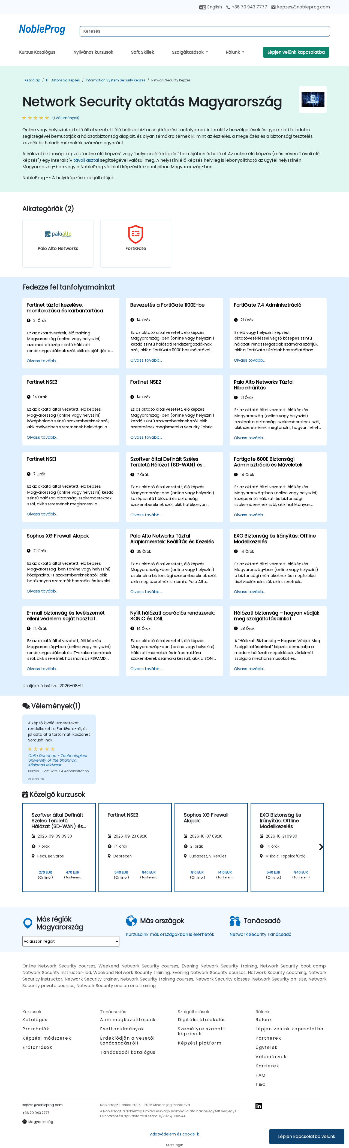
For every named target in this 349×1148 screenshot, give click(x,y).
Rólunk (233, 52)
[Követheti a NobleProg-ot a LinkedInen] (258, 1106)
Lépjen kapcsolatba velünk (306, 1136)
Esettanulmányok (122, 1029)
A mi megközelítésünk (128, 1019)
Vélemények (271, 1057)
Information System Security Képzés (115, 80)
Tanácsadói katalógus (128, 1052)
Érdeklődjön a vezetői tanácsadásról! (127, 1041)
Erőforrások (37, 1047)
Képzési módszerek (46, 1038)
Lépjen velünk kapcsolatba (296, 52)
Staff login (174, 1145)
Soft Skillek (142, 52)
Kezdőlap (32, 80)
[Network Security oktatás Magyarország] (47, 28)
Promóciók (35, 1029)
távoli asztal (86, 160)
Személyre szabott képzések (201, 1031)
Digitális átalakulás (202, 1019)
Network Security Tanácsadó (260, 934)
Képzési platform (200, 1043)
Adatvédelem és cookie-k (174, 1134)
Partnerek (268, 1038)
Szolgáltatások (188, 52)
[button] (320, 846)
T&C (260, 1084)
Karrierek (267, 1066)
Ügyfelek (266, 1047)
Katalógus (34, 1019)
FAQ (260, 1075)
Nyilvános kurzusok (93, 52)
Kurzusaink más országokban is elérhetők (170, 934)
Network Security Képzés (171, 80)
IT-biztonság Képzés (63, 80)
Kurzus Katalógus (37, 52)
